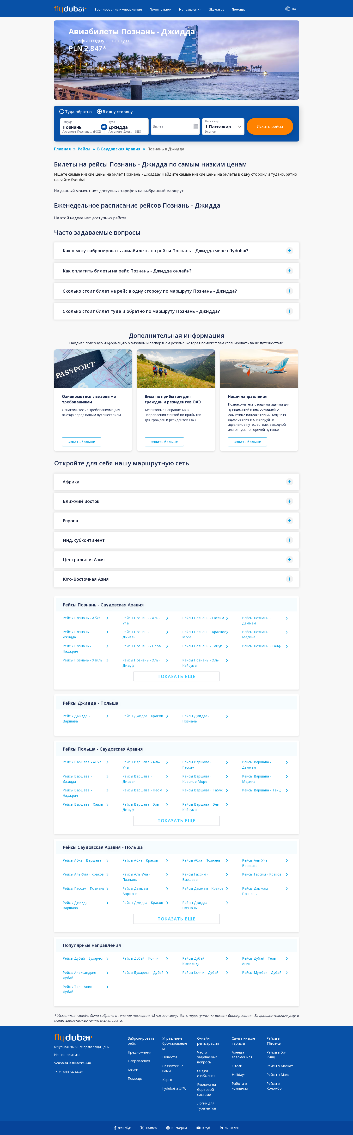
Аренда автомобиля (242, 1055)
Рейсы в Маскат (280, 1066)
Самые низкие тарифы (243, 1041)
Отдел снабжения (206, 1073)
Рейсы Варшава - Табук (202, 790)
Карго (167, 1079)
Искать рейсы (270, 126)
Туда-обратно (78, 112)
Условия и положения (72, 1063)
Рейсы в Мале (278, 1074)
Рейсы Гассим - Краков (261, 874)
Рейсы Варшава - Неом (142, 790)
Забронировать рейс (141, 1041)
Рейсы (84, 149)
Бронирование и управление (118, 9)
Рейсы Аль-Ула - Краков (83, 874)
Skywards (216, 9)
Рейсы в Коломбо (274, 1086)
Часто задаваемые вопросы (207, 1057)
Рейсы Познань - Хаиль (82, 660)
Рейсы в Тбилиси (274, 1041)
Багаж (133, 1069)
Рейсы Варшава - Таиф (261, 790)
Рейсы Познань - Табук (202, 646)
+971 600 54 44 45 (68, 1072)
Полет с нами (160, 9)
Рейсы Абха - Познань (201, 860)
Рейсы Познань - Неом (141, 646)
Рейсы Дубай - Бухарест (83, 958)
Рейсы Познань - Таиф (261, 646)
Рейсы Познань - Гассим (203, 618)
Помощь (238, 9)
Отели (237, 1066)
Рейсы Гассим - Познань (83, 888)
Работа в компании (240, 1086)
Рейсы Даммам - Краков (203, 888)
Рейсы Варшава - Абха (82, 762)
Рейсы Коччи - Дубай (200, 972)
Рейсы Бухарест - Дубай (143, 972)
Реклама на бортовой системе (206, 1089)
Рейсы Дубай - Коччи (140, 958)
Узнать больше (81, 441)
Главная (62, 149)
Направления (190, 9)
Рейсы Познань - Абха (82, 618)
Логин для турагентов (206, 1105)
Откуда (67, 122)
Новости (169, 1057)
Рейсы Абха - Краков (140, 860)
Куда (112, 122)
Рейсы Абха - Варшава (82, 860)
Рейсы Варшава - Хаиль (83, 804)
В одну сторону (118, 112)
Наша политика (67, 1054)
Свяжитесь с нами (172, 1068)
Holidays (238, 1074)
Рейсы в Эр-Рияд (276, 1055)
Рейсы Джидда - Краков (142, 716)
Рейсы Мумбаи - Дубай (261, 972)
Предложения (139, 1052)
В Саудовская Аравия (118, 149)
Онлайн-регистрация (208, 1041)
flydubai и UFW (174, 1088)
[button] (176, 250)
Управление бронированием (174, 1043)
